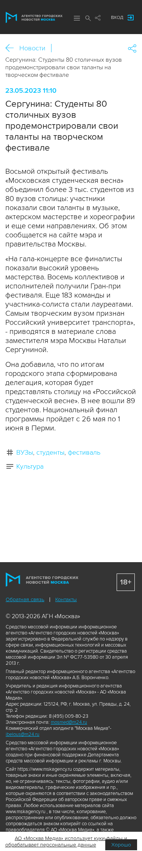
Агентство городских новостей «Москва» (34, 17)
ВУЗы (24, 452)
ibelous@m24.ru (22, 734)
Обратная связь (25, 599)
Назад (12, 48)
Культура (30, 466)
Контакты (66, 599)
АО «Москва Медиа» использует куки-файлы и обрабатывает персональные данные (66, 841)
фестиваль (84, 452)
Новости (32, 48)
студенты (50, 452)
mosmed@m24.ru (69, 722)
